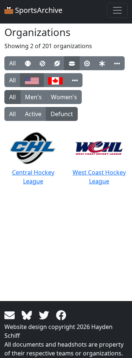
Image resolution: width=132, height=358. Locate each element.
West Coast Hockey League (99, 176)
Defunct (62, 114)
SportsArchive (37, 10)
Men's (33, 97)
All (12, 63)
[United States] (32, 80)
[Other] (117, 63)
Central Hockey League (33, 176)
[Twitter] (45, 315)
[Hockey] (72, 63)
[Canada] (55, 80)
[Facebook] (61, 315)
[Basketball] (42, 63)
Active (33, 114)
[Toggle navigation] (117, 10)
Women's (64, 97)
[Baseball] (27, 63)
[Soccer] (87, 63)
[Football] (57, 63)
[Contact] (10, 315)
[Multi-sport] (102, 63)
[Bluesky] (28, 315)
